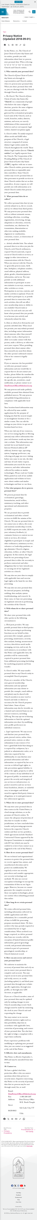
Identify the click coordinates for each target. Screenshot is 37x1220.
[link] (4, 1119)
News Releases (6, 21)
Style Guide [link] (29, 1146)
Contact (24, 21)
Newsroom (5, 17)
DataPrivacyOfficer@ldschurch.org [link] (18, 385)
